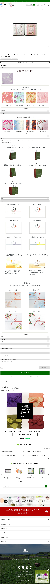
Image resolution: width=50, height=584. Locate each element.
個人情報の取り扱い (15, 559)
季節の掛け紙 (3, 113)
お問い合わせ (35, 559)
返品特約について (12, 376)
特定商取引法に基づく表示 (26, 559)
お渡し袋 (2, 138)
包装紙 (2, 67)
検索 (34, 5)
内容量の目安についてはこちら (6, 142)
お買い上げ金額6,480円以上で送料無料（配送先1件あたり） (25, 1)
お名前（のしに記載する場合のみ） (6, 348)
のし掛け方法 (3, 339)
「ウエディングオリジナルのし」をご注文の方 (8, 359)
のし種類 (2, 201)
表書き (2, 343)
